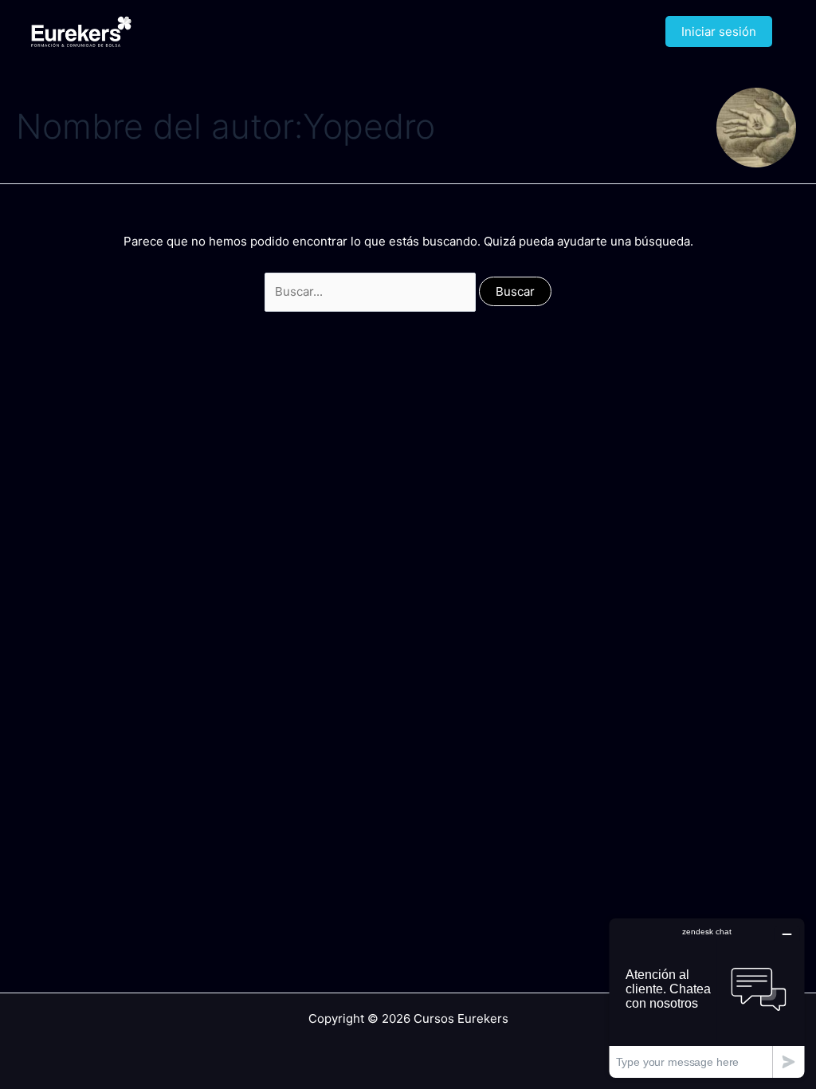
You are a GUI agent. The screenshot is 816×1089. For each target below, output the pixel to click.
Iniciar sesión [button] (718, 31)
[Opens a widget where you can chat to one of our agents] (706, 997)
